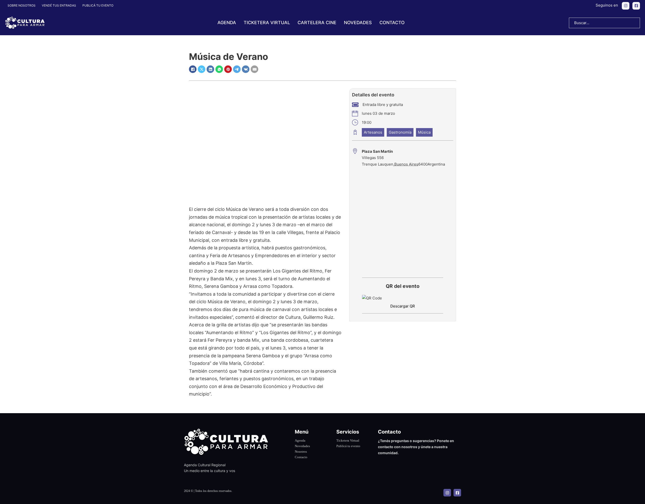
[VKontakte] (245, 69)
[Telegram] (237, 69)
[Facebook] (193, 69)
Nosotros (301, 451)
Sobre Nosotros (22, 5)
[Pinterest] (228, 69)
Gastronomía (400, 132)
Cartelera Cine (317, 22)
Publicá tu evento (97, 5)
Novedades (358, 22)
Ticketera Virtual (347, 440)
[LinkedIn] (210, 69)
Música (424, 132)
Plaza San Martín (377, 151)
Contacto (392, 22)
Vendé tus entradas (59, 5)
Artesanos (373, 132)
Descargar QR (402, 306)
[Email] (254, 69)
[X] (201, 69)
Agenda (226, 22)
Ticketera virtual (267, 22)
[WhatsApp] (219, 69)
